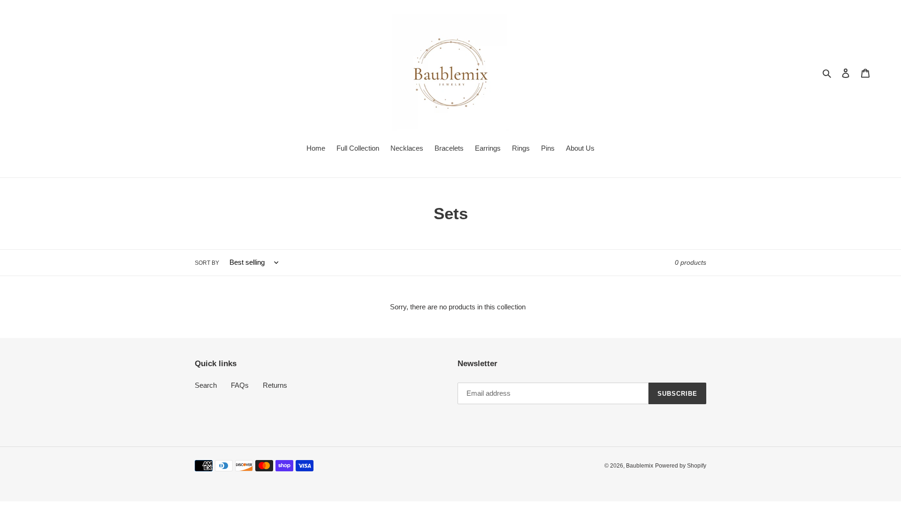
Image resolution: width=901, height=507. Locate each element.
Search (206, 385)
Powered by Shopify (680, 465)
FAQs (240, 385)
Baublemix (639, 465)
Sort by (207, 263)
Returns (275, 385)
